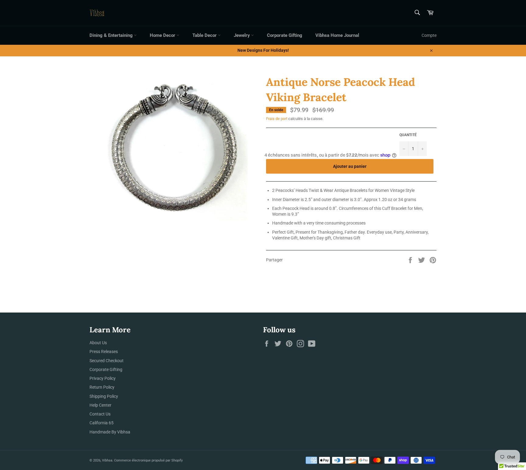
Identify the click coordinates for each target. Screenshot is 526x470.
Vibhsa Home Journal (337, 35)
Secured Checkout (106, 360)
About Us (98, 342)
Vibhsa (107, 460)
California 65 (101, 422)
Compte (429, 35)
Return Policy (101, 387)
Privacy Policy (102, 378)
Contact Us (99, 414)
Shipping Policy (103, 396)
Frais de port (276, 118)
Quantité (408, 135)
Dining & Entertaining (111, 35)
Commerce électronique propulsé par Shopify (148, 460)
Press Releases (103, 351)
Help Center (100, 405)
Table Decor (205, 35)
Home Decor (163, 35)
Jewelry (242, 35)
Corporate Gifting (284, 35)
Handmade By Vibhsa (109, 431)
